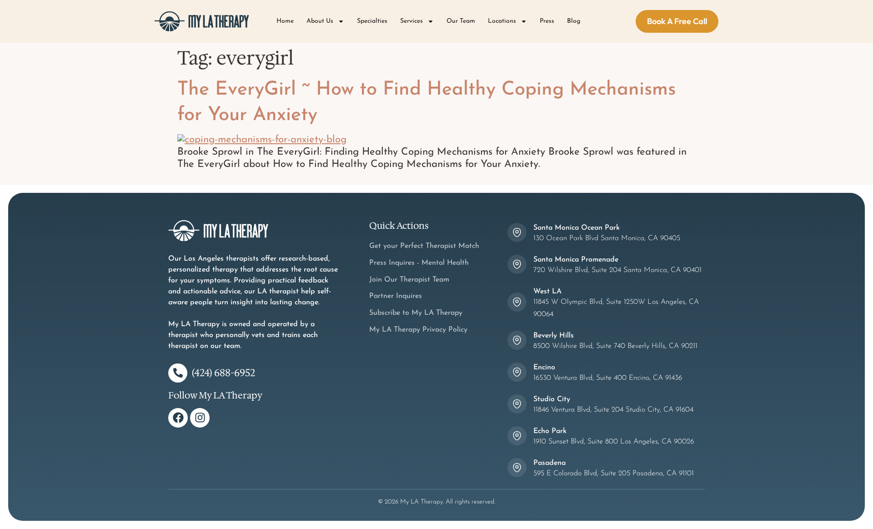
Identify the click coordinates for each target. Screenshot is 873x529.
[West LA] (517, 302)
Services (411, 21)
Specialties (372, 21)
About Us (319, 21)
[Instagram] (200, 418)
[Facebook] (178, 418)
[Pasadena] (517, 467)
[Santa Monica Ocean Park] (517, 232)
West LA (547, 291)
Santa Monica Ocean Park (576, 228)
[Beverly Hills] (517, 340)
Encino (544, 367)
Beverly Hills (553, 335)
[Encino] (517, 372)
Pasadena (549, 463)
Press (547, 21)
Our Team (461, 21)
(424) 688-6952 (223, 372)
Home (285, 21)
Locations (502, 21)
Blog (573, 21)
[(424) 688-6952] (177, 373)
